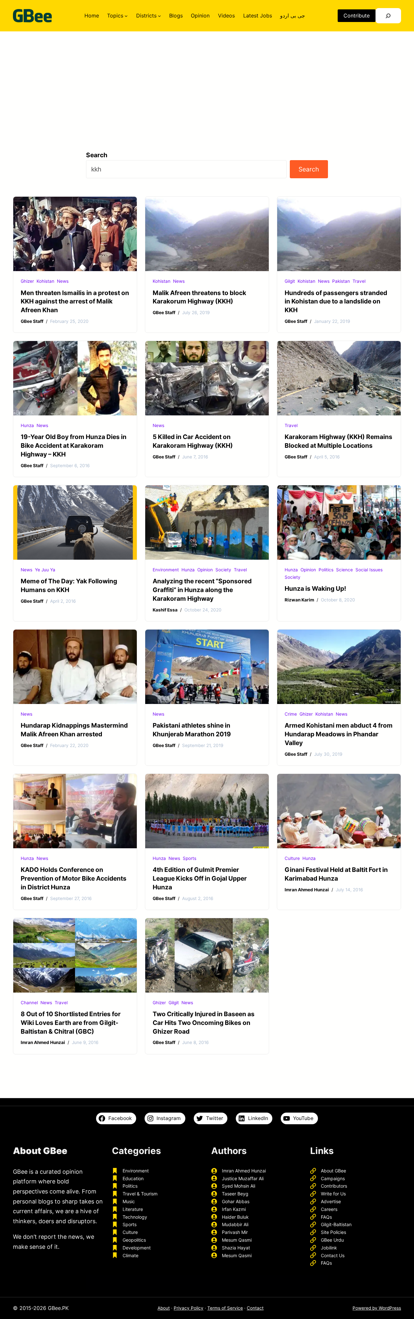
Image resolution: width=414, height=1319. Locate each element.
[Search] (388, 15)
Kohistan (45, 281)
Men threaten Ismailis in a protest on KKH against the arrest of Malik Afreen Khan (75, 301)
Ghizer (27, 281)
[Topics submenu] (126, 15)
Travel (359, 281)
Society (223, 569)
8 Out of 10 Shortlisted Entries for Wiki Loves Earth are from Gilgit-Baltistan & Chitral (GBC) (71, 1022)
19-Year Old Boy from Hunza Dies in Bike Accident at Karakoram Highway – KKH (73, 445)
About (164, 1308)
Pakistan (341, 281)
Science (344, 569)
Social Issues (369, 569)
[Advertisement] (207, 85)
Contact (255, 1308)
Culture (292, 858)
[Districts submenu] (159, 15)
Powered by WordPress (377, 1308)
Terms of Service (225, 1308)
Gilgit (290, 281)
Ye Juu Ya (45, 569)
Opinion (205, 569)
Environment (166, 569)
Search (96, 155)
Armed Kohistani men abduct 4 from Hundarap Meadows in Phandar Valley (339, 734)
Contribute (356, 15)
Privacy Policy (188, 1308)
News (63, 281)
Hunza (27, 425)
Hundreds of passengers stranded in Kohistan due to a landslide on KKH (336, 301)
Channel (29, 1002)
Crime (291, 714)
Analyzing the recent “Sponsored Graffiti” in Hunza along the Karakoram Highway (202, 589)
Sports (189, 858)
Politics (326, 569)
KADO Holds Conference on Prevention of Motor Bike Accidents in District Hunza (73, 878)
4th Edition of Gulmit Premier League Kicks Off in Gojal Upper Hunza (200, 878)
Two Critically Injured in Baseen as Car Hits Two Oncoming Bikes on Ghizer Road (204, 1022)
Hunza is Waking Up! (315, 588)
